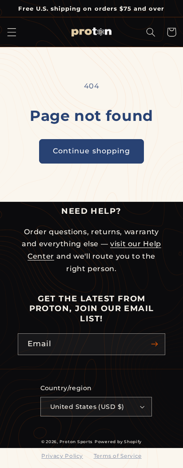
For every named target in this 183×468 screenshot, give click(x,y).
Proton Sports (76, 442)
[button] (11, 32)
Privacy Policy (62, 455)
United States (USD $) (87, 406)
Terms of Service (118, 455)
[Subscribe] (154, 344)
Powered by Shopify (118, 442)
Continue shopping (91, 151)
